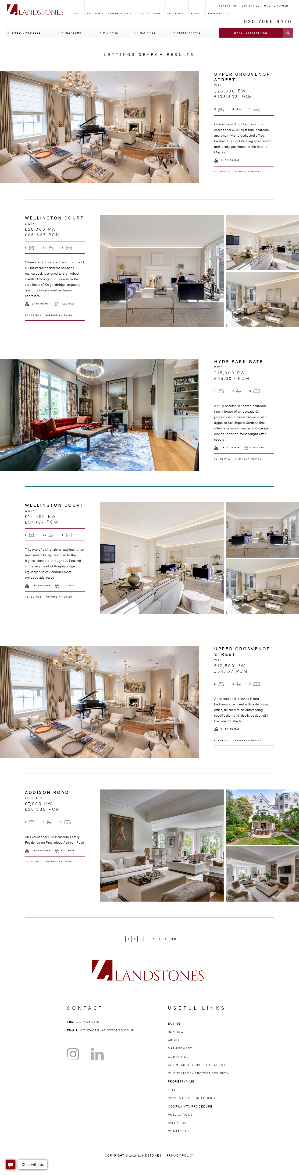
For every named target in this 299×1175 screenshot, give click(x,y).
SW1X (30, 223)
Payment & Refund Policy (192, 1098)
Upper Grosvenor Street (242, 76)
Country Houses (149, 13)
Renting (94, 13)
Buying (75, 13)
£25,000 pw (230, 91)
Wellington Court (54, 218)
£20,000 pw (41, 229)
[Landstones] (35, 6)
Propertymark (182, 1081)
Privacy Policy (180, 1155)
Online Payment (277, 5)
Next (173, 939)
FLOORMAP (68, 303)
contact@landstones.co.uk (107, 1030)
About (196, 13)
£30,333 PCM (43, 809)
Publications (180, 1114)
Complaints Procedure (190, 1106)
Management (119, 13)
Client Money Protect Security (198, 1073)
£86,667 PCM (42, 234)
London (34, 798)
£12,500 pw (41, 516)
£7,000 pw (39, 803)
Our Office (251, 5)
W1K (218, 85)
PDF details (222, 171)
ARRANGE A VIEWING (248, 171)
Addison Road (47, 792)
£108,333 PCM (233, 96)
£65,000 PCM (232, 378)
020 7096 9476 (268, 21)
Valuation (176, 13)
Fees (172, 1089)
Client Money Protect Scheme (197, 1064)
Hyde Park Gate (238, 361)
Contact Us (227, 5)
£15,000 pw (230, 372)
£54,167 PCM (42, 522)
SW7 (218, 367)
